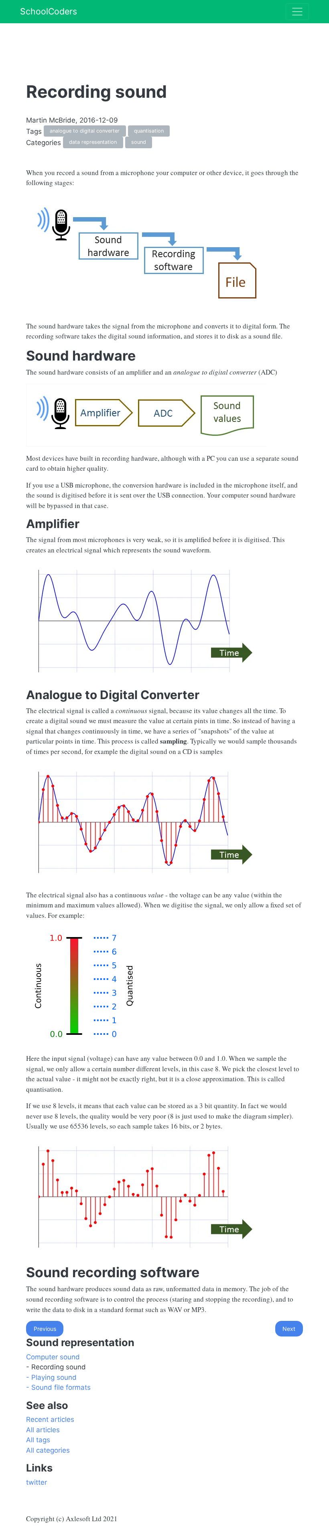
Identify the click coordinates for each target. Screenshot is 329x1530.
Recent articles (50, 1419)
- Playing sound (51, 1377)
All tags (38, 1440)
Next (288, 1328)
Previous (45, 1328)
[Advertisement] (172, 41)
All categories (48, 1450)
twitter (36, 1482)
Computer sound (53, 1357)
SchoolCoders (48, 11)
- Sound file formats (58, 1387)
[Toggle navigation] (297, 11)
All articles (43, 1430)
